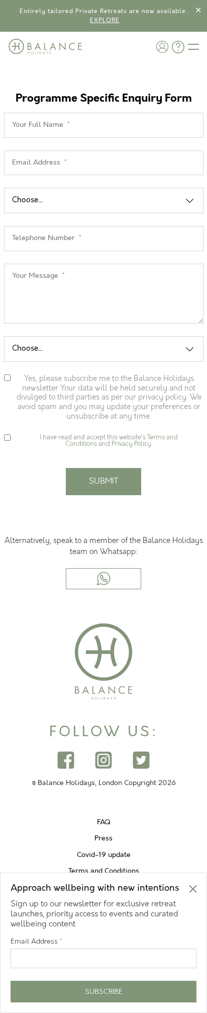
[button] (162, 46)
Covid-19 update (104, 855)
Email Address (36, 941)
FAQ (104, 822)
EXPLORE (105, 20)
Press (103, 838)
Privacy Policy (131, 444)
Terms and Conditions (103, 871)
